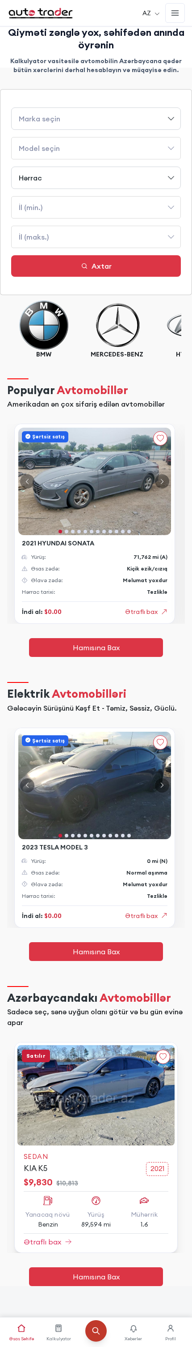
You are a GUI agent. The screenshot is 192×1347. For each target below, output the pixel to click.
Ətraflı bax (141, 612)
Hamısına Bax (96, 647)
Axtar (102, 266)
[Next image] (162, 481)
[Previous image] (27, 481)
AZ (146, 13)
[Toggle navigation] (175, 13)
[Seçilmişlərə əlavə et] (160, 438)
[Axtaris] (96, 1336)
